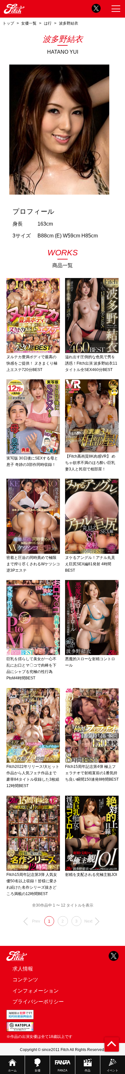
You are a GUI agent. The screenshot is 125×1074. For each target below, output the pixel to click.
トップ (8, 23)
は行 (48, 23)
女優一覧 (29, 23)
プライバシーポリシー (38, 1001)
